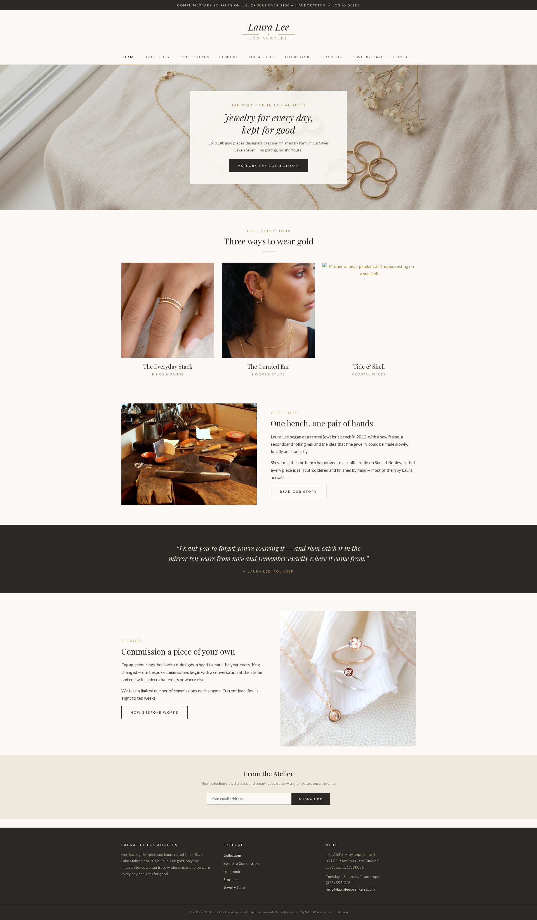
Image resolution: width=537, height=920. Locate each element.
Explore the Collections (268, 165)
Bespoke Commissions (241, 863)
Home (129, 57)
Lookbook (297, 57)
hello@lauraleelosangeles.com (350, 889)
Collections (195, 57)
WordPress (313, 912)
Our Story (158, 57)
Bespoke (229, 57)
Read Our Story (298, 491)
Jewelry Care (368, 57)
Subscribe (311, 798)
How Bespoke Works (154, 712)
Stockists (331, 57)
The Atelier (261, 57)
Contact (403, 57)
